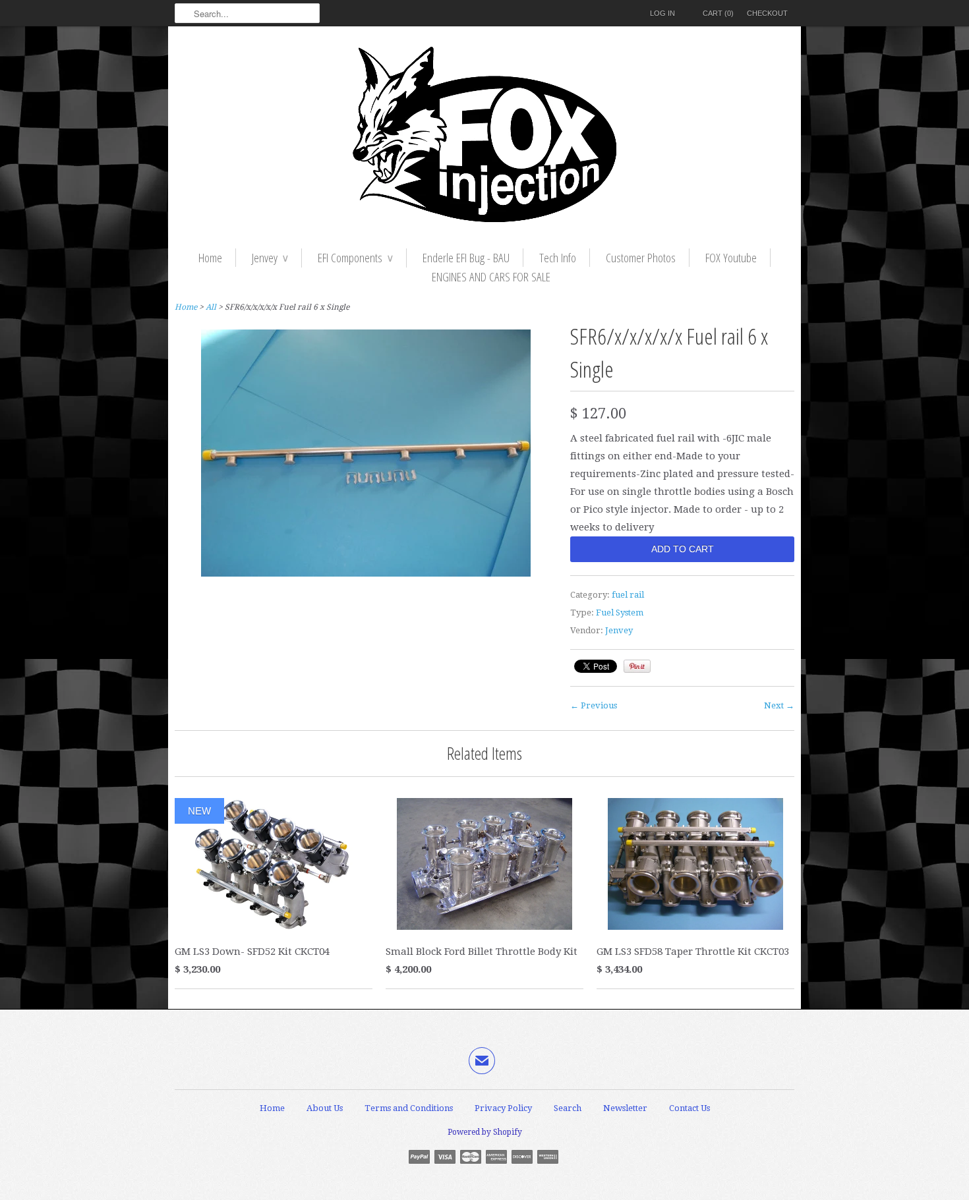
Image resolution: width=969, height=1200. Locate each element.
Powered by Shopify (485, 1132)
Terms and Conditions (409, 1108)
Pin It (637, 666)
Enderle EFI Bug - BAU (466, 257)
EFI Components (355, 257)
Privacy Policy (503, 1108)
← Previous (593, 705)
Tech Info (557, 257)
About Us (325, 1108)
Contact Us (689, 1108)
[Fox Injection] (484, 137)
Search (567, 1108)
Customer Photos (641, 257)
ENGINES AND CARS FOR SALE (491, 276)
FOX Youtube (731, 257)
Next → (779, 705)
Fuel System (619, 612)
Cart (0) (718, 13)
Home (210, 257)
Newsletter (625, 1108)
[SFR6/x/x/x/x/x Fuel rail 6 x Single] (366, 573)
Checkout (767, 13)
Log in (662, 13)
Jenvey (270, 257)
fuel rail (628, 595)
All (211, 307)
